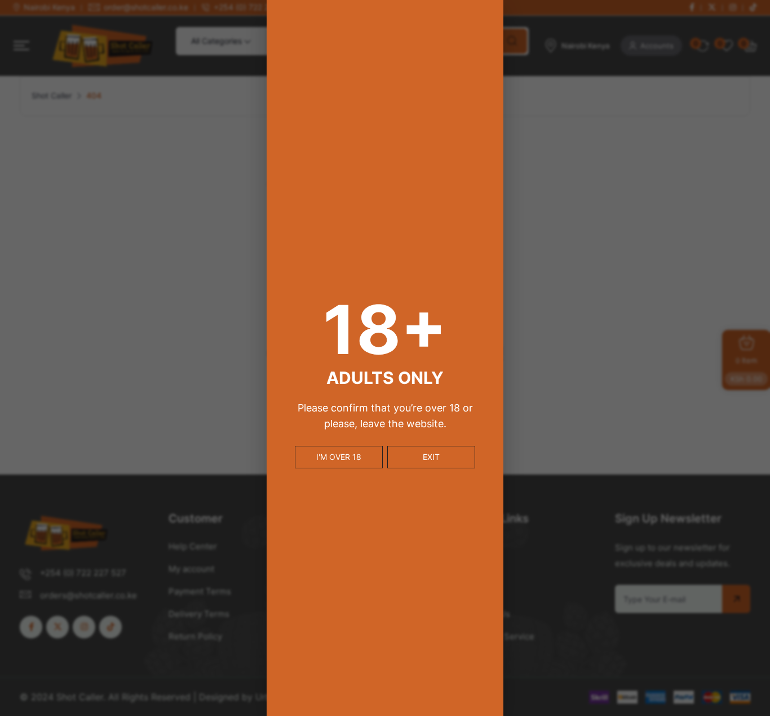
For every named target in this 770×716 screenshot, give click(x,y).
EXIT (431, 457)
